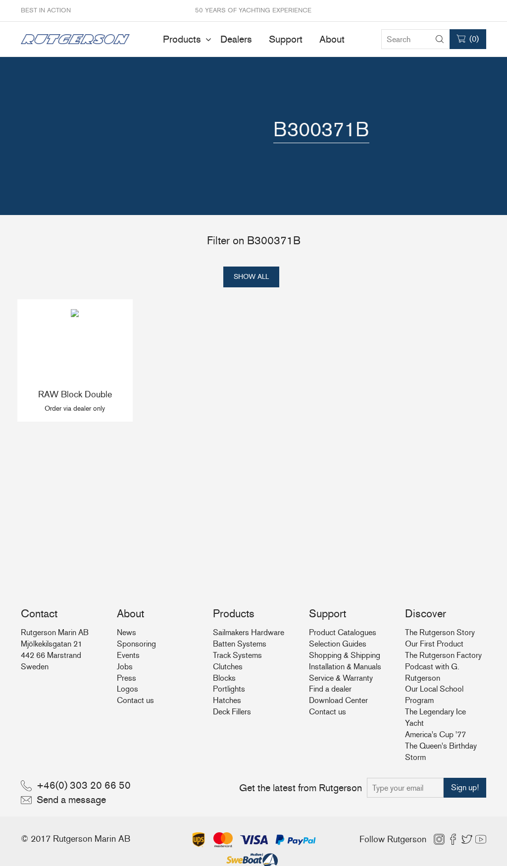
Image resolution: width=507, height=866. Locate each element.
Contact (39, 613)
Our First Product (434, 644)
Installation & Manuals (345, 666)
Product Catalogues (342, 632)
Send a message (71, 800)
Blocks (224, 678)
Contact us (135, 700)
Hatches (227, 700)
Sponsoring (136, 644)
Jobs (125, 666)
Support (286, 39)
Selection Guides (337, 644)
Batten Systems (239, 644)
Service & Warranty (341, 678)
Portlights (229, 689)
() (474, 39)
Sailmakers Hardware (248, 632)
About (332, 39)
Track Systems (237, 655)
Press (126, 678)
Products (182, 39)
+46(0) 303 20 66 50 (84, 785)
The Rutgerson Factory (443, 655)
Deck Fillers (232, 711)
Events (128, 655)
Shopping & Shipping (344, 655)
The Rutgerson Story (440, 632)
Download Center (338, 700)
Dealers (236, 39)
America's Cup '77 (435, 734)
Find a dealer (330, 689)
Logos (127, 689)
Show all (251, 276)
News (126, 632)
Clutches (228, 666)
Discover (425, 613)
